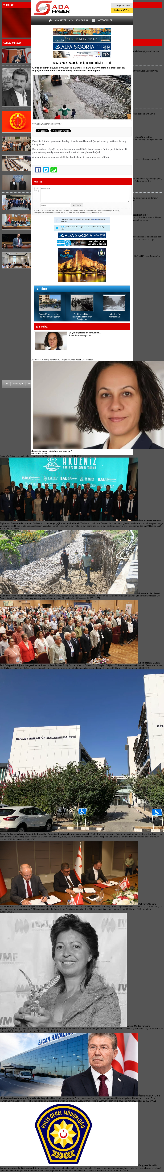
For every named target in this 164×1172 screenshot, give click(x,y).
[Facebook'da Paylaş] (38, 169)
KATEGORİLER (105, 20)
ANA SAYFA (60, 20)
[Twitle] (46, 169)
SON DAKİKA (81, 20)
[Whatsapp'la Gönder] (53, 169)
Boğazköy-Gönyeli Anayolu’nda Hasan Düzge (40, 456)
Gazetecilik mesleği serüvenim (62, 360)
